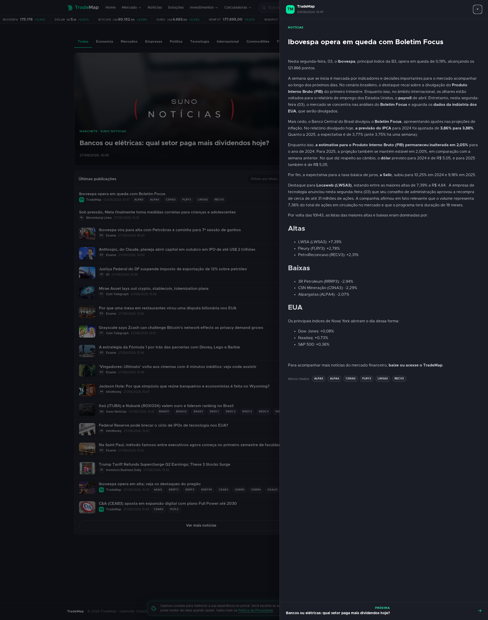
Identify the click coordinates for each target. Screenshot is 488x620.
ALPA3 (318, 378)
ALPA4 (334, 378)
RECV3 (399, 378)
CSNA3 (351, 378)
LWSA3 (383, 378)
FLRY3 (366, 378)
